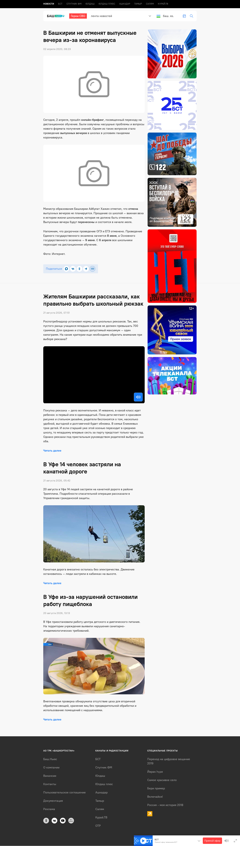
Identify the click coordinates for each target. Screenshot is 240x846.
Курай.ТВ (163, 3)
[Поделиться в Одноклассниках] (79, 269)
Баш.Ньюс (50, 759)
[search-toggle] (191, 16)
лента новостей (101, 16)
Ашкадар (124, 3)
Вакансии (49, 776)
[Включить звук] (138, 397)
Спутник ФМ (73, 3)
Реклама (49, 809)
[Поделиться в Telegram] (86, 269)
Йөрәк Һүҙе (155, 772)
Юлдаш (90, 3)
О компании (51, 767)
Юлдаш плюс (107, 3)
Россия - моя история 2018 (165, 805)
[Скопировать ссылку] (92, 268)
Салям (150, 3)
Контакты (49, 784)
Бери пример (156, 788)
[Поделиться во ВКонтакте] (73, 269)
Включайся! (155, 796)
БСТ (60, 3)
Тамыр (138, 3)
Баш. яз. (168, 16)
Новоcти (48, 3)
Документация (53, 801)
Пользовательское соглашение (64, 792)
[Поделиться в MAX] (66, 269)
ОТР (98, 826)
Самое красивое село (162, 780)
